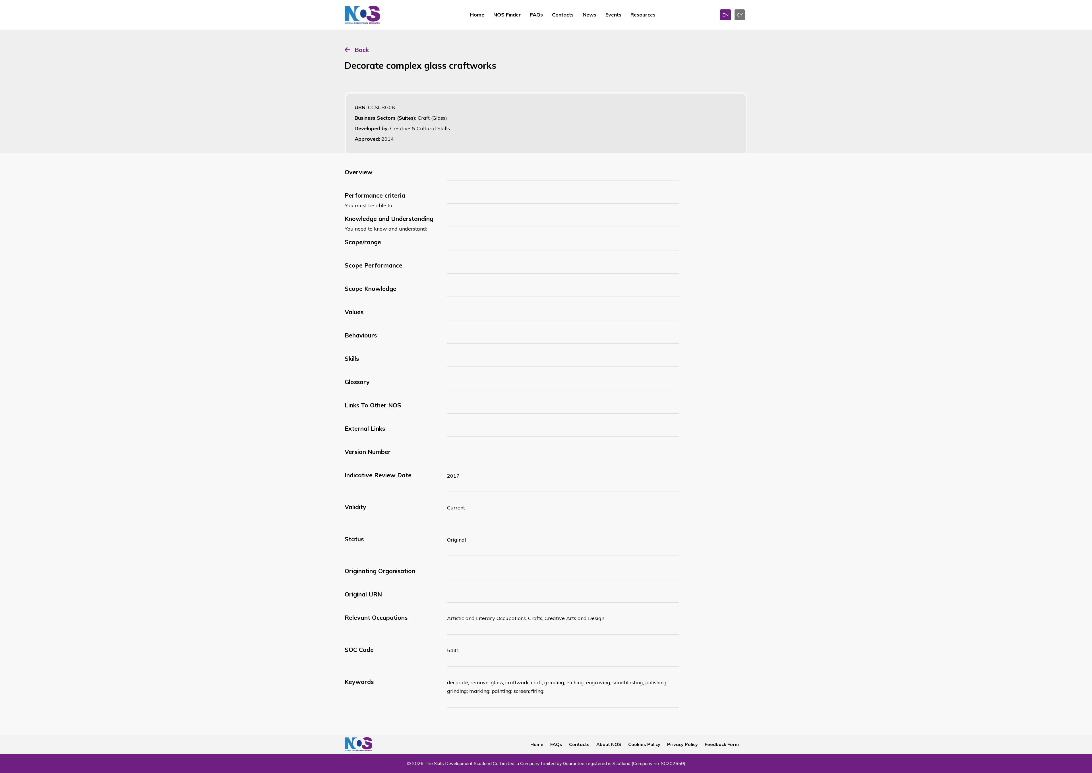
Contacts (563, 14)
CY (740, 15)
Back (362, 49)
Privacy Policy (682, 744)
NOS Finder (507, 14)
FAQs (536, 14)
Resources (642, 14)
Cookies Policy (644, 744)
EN (725, 15)
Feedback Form (722, 744)
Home (477, 14)
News (589, 14)
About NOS (608, 744)
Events (613, 14)
